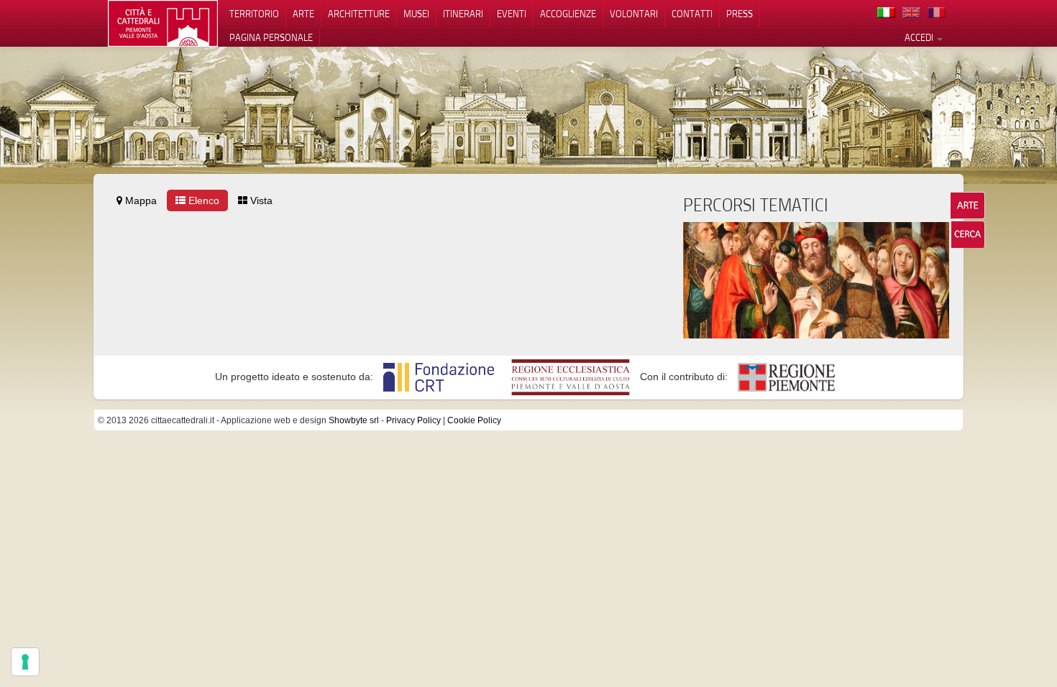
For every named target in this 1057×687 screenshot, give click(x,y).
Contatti (692, 13)
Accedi (920, 37)
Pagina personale (271, 37)
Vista (260, 200)
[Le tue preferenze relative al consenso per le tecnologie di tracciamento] (25, 662)
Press (739, 13)
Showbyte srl (354, 420)
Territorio (254, 13)
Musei (416, 13)
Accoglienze (568, 13)
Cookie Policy (474, 420)
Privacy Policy (413, 420)
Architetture (359, 13)
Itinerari (463, 13)
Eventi (511, 13)
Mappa (139, 200)
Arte (303, 13)
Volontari (634, 13)
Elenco (202, 200)
